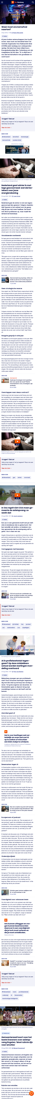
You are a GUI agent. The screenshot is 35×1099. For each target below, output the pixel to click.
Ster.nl (22, 144)
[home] (17, 2)
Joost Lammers (18, 516)
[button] (4, 36)
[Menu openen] (2, 2)
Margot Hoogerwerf (19, 1048)
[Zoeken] (33, 2)
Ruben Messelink (18, 32)
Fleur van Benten (18, 671)
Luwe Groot (17, 196)
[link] (6, 127)
